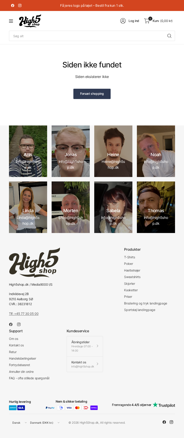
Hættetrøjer (132, 270)
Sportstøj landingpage (139, 310)
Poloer (128, 263)
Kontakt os (16, 345)
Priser (128, 296)
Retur (12, 352)
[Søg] (169, 36)
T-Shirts (129, 257)
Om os (13, 339)
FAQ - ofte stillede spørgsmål (29, 378)
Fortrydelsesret (19, 365)
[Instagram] (19, 5)
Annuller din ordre (21, 371)
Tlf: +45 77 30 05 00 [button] (24, 313)
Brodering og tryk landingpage (145, 303)
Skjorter (129, 283)
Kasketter (131, 290)
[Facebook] (12, 5)
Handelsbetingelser (22, 358)
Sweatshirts (132, 277)
